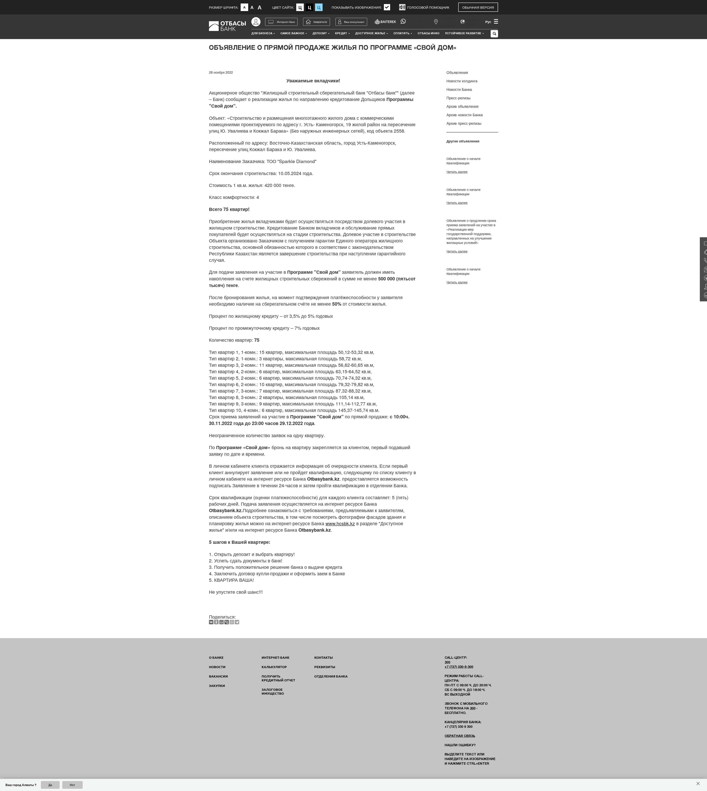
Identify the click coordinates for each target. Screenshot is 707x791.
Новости (217, 667)
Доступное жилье (370, 33)
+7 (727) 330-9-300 (459, 667)
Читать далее (456, 171)
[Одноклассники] (216, 622)
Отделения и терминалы (447, 21)
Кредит (341, 33)
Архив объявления (462, 106)
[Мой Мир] (221, 622)
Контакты (323, 657)
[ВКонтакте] (211, 622)
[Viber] (226, 622)
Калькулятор (274, 667)
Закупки (217, 685)
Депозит (320, 33)
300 (447, 662)
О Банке (216, 657)
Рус (488, 21)
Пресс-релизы (458, 97)
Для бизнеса (262, 33)
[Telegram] (237, 622)
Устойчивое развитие (463, 33)
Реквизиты (324, 667)
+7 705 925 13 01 (418, 22)
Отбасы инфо (428, 33)
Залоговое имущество (273, 691)
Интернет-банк (275, 657)
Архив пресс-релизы (463, 123)
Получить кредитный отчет (278, 678)
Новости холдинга (461, 80)
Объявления (457, 72)
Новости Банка (459, 89)
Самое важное (292, 33)
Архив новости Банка (464, 114)
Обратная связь (460, 736)
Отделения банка (331, 676)
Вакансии (218, 676)
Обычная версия (478, 7)
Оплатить (401, 33)
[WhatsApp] (232, 622)
